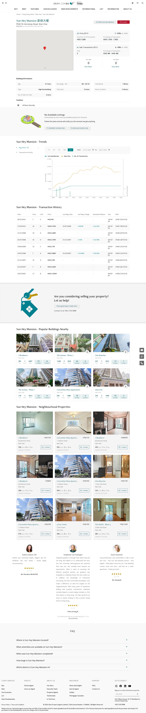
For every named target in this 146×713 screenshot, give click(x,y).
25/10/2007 (21, 267)
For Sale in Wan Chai (80, 128)
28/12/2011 (21, 219)
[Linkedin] (125, 686)
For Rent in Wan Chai (57, 128)
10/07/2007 (21, 273)
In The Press (51, 699)
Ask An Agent (74, 689)
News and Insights (75, 685)
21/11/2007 (21, 260)
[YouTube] (129, 686)
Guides (71, 692)
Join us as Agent (29, 689)
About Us (51, 681)
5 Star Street (62, 524)
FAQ (93, 685)
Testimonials (51, 696)
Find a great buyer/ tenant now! (67, 306)
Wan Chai (38, 14)
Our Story (50, 685)
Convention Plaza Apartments (67, 438)
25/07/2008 (21, 240)
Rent (3, 689)
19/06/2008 (21, 246)
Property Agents (52, 692)
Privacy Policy (5, 704)
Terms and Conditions (17, 704)
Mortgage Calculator (76, 696)
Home (18, 14)
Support (95, 681)
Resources (73, 681)
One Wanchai (100, 481)
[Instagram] (116, 686)
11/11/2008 (21, 233)
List (2, 696)
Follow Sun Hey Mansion (106, 22)
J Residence (23, 438)
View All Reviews (73, 618)
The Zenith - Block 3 (103, 524)
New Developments (8, 699)
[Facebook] (120, 686)
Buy (2, 685)
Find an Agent (28, 685)
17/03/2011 (21, 226)
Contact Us (96, 689)
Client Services (8, 681)
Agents (27, 681)
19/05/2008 (21, 253)
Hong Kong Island (28, 14)
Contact (124, 22)
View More (88, 67)
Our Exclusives (6, 692)
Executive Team (52, 689)
